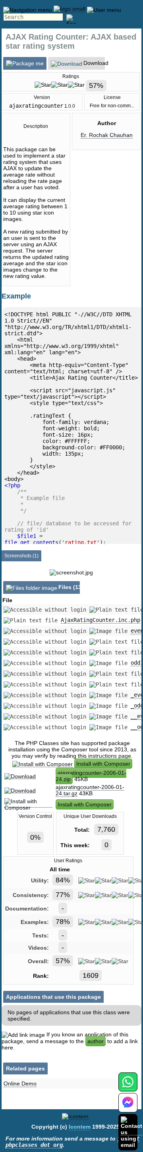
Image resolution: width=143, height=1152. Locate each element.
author (95, 1041)
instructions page (109, 756)
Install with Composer (103, 763)
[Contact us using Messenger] (128, 1107)
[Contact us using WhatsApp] (127, 1086)
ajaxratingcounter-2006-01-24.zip (91, 776)
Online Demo (20, 1083)
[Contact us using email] (131, 1132)
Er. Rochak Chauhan (107, 135)
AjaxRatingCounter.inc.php (100, 620)
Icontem (80, 1126)
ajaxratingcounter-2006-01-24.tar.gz (90, 790)
